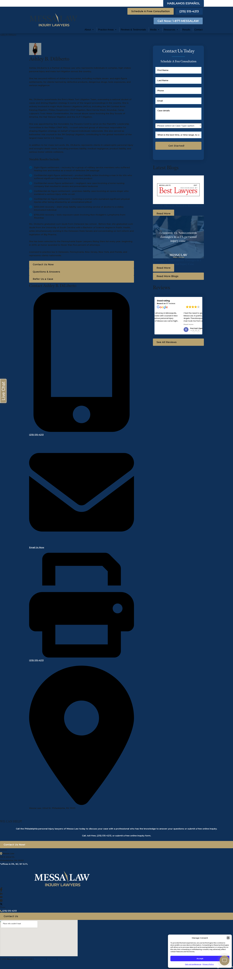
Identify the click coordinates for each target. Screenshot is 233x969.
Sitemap (61, 959)
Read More (164, 213)
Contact (198, 29)
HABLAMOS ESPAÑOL (183, 3)
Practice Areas (106, 29)
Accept (200, 958)
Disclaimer (51, 959)
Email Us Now (36, 547)
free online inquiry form (137, 835)
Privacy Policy (208, 964)
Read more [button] (162, 324)
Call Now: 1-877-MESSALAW (178, 21)
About (88, 29)
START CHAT (213, 944)
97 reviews (170, 303)
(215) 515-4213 (189, 11)
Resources (169, 29)
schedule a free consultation (150, 11)
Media (153, 29)
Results (186, 29)
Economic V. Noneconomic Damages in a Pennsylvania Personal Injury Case (177, 262)
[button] (81, 264)
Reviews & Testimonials (133, 29)
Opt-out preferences (193, 964)
